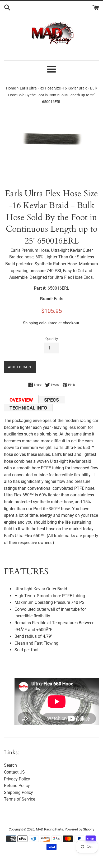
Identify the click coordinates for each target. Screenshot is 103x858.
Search (10, 765)
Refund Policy (17, 785)
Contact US (14, 772)
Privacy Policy (17, 778)
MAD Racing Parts (49, 829)
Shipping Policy (18, 792)
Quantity (51, 339)
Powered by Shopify (79, 829)
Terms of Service (19, 799)
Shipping (30, 323)
